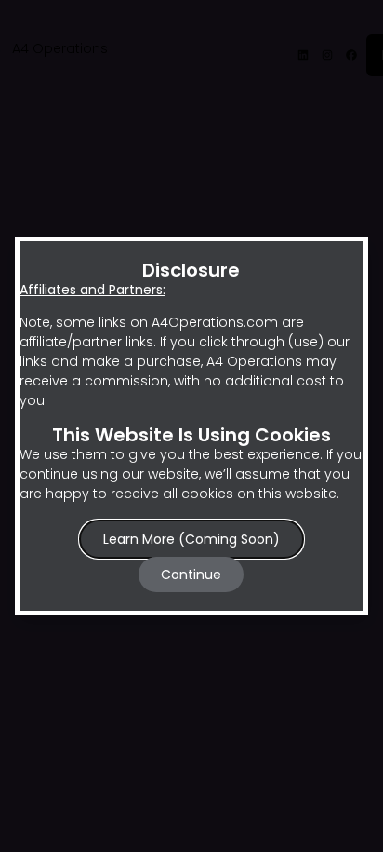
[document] (191, 426)
